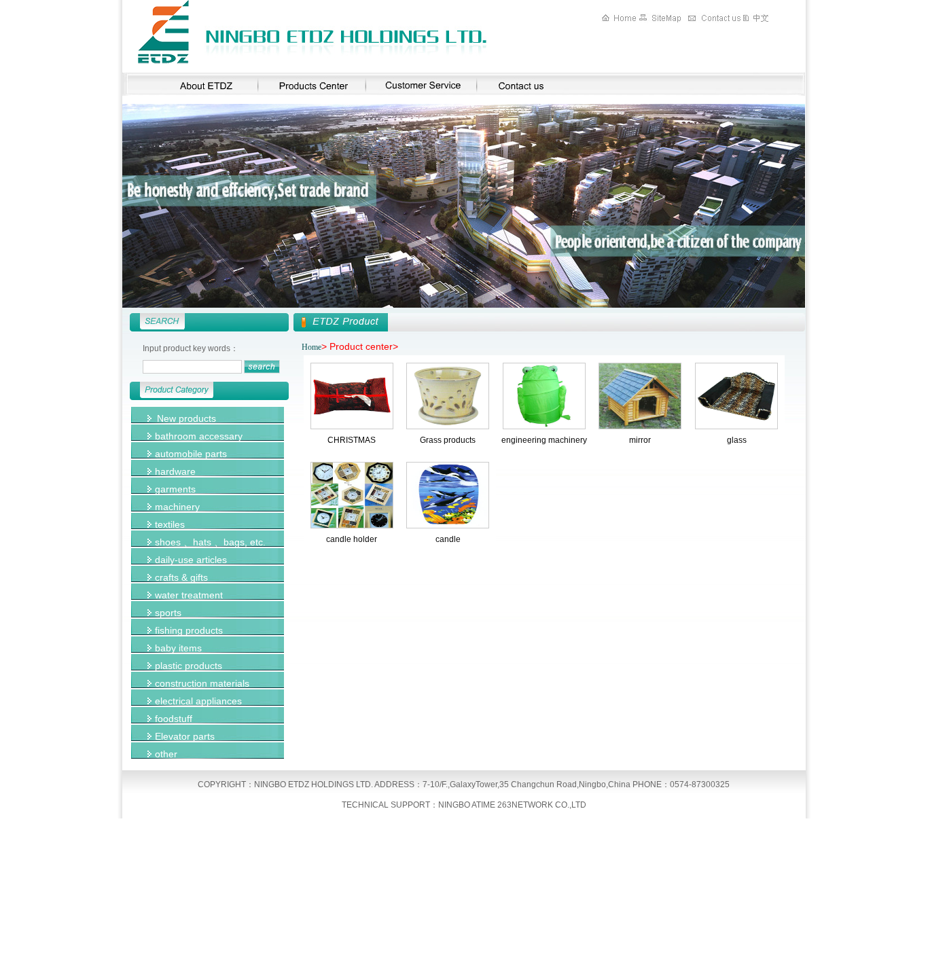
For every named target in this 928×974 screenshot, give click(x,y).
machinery (177, 506)
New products (186, 418)
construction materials (202, 683)
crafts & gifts (181, 577)
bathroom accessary (199, 436)
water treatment (189, 595)
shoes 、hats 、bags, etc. (210, 542)
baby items (178, 648)
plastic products (188, 665)
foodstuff (173, 718)
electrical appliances (198, 701)
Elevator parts (185, 736)
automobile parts (191, 453)
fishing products (189, 630)
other (166, 753)
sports (168, 612)
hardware (175, 471)
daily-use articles (191, 559)
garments (175, 489)
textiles (170, 524)
